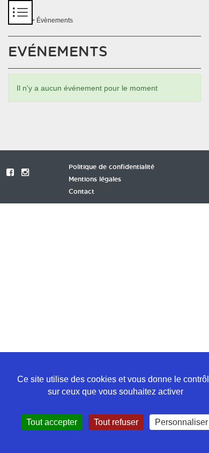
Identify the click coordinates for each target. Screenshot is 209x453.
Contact (81, 191)
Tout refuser (116, 422)
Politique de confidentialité (111, 167)
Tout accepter (51, 422)
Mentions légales (95, 179)
